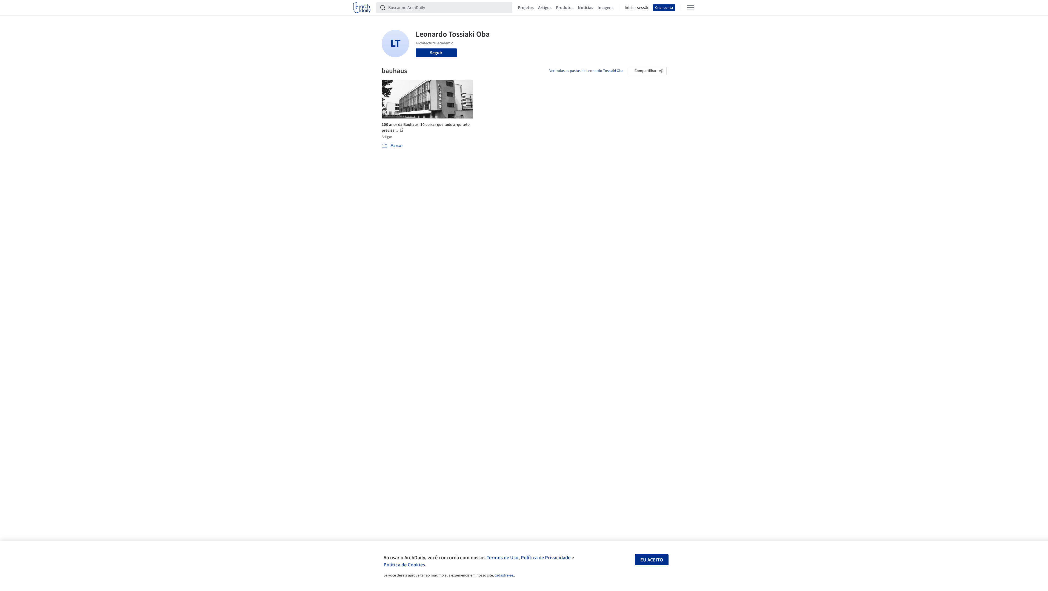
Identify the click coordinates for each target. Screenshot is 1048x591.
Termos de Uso (502, 557)
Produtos (564, 8)
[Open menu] (690, 7)
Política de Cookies (404, 564)
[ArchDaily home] (362, 7)
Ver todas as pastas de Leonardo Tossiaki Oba (586, 71)
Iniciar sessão (637, 8)
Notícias (585, 8)
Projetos (526, 8)
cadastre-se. (504, 575)
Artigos (545, 8)
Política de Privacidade (545, 557)
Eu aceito (651, 560)
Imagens (605, 8)
